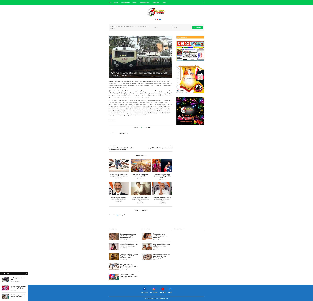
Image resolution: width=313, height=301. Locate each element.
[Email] (160, 19)
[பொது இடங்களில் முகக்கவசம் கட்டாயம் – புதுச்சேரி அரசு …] (5, 288)
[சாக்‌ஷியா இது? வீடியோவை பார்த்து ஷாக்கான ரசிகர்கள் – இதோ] (114, 246)
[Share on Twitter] (146, 127)
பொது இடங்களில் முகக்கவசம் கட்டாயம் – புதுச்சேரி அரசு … (18, 287)
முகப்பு (110, 2)
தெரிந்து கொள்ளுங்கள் (144, 2)
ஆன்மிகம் (134, 2)
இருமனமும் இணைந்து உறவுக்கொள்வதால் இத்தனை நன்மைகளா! (160, 235)
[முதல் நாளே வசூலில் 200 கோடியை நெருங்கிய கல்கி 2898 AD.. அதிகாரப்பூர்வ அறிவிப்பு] (114, 256)
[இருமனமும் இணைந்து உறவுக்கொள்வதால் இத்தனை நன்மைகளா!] (147, 236)
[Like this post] (143, 127)
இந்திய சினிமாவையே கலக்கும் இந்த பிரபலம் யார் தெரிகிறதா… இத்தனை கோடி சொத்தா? (128, 235)
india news (112, 121)
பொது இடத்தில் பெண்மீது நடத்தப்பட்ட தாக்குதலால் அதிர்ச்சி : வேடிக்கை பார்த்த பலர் (129, 265)
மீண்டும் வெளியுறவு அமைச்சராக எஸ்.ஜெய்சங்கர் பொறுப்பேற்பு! (119, 198)
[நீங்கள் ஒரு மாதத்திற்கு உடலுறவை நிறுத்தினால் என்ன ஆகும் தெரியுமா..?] (147, 246)
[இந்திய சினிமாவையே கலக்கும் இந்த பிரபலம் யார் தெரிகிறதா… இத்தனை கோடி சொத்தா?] (114, 236)
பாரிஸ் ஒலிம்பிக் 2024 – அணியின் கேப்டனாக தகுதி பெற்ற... (141, 175)
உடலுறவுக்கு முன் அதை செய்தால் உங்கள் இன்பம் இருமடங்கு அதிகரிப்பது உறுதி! (161, 256)
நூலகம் (164, 2)
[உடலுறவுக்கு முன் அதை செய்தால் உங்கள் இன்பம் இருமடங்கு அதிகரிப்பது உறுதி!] (147, 257)
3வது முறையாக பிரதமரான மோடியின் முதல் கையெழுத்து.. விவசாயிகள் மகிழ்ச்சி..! (162, 199)
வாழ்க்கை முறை (156, 2)
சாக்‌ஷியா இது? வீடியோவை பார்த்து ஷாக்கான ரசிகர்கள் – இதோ (129, 245)
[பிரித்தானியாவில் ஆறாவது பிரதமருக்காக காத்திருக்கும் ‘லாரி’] (114, 277)
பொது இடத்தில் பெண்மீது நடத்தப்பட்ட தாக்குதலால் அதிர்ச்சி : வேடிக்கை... (119, 175)
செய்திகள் (116, 2)
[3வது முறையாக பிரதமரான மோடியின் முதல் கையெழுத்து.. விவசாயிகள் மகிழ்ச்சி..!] (162, 188)
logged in (118, 215)
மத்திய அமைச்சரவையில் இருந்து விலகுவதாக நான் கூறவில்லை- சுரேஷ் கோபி (140, 199)
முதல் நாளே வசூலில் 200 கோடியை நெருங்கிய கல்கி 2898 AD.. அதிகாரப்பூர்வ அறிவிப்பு (129, 255)
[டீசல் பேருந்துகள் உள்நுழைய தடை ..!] (5, 279)
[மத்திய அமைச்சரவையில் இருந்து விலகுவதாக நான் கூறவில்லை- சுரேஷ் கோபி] (141, 188)
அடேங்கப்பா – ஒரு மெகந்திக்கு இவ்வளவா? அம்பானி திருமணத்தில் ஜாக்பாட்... (162, 176)
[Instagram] (155, 19)
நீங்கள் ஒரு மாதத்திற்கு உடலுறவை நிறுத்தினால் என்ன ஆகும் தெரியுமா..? (161, 246)
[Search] (203, 2)
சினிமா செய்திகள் (125, 2)
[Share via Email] (149, 127)
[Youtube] (157, 19)
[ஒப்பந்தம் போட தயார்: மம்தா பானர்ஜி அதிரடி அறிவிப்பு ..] (5, 296)
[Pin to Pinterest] (148, 127)
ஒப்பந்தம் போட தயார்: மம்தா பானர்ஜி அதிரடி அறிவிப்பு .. (18, 295)
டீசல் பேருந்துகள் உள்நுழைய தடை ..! (18, 278)
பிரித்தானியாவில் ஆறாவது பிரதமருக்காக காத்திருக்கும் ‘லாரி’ (129, 275)
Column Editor (116, 75)
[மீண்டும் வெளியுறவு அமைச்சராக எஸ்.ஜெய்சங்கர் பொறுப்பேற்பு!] (119, 188)
